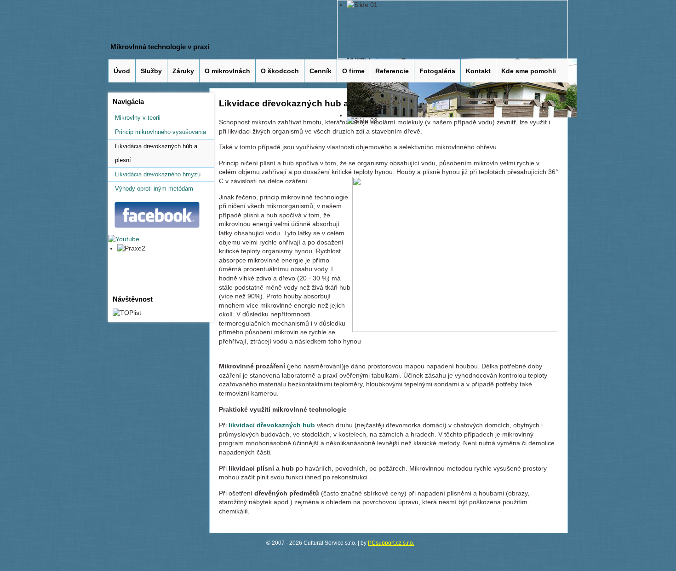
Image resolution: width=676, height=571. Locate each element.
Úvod (122, 71)
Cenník (320, 71)
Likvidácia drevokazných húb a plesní (156, 153)
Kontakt (478, 71)
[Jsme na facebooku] (158, 229)
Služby (151, 71)
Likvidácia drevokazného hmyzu (158, 174)
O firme (353, 71)
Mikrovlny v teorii (137, 117)
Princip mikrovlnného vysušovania (160, 131)
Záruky (183, 71)
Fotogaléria (437, 71)
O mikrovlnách (227, 71)
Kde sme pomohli (528, 71)
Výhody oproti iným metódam (154, 188)
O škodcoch (280, 71)
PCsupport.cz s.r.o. (391, 543)
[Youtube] (123, 239)
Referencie (392, 71)
